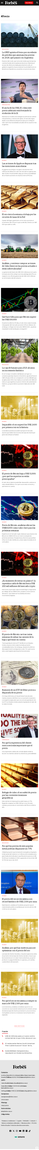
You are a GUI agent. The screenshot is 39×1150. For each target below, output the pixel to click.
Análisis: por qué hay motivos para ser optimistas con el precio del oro (19, 949)
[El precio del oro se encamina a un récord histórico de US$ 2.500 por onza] (19, 882)
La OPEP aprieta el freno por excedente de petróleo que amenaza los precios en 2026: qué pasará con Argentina (19, 55)
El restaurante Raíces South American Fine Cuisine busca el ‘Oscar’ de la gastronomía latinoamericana (20, 1045)
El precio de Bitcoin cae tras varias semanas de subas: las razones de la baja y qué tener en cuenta (18, 637)
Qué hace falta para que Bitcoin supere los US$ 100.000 (19, 318)
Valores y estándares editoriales (11, 1123)
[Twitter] (14, 1131)
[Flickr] (27, 1131)
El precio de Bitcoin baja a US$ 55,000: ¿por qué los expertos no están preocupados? (19, 476)
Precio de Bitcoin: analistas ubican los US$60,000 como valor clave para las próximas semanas (18, 528)
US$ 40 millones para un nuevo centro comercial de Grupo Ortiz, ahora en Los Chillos (20, 1037)
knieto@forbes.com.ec (7, 1088)
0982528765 (5, 1105)
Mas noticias (19, 1026)
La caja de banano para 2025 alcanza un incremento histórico (18, 369)
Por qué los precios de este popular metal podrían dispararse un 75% (17, 847)
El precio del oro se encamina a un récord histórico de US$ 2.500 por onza (19, 900)
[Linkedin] (23, 1131)
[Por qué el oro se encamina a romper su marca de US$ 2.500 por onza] (19, 984)
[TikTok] (30, 1131)
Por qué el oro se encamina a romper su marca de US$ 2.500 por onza (19, 1002)
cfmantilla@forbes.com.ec (21, 1083)
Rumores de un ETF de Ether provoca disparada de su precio (19, 691)
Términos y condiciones (8, 1121)
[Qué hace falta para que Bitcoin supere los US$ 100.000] (19, 300)
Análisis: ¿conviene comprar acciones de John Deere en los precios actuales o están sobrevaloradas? (19, 266)
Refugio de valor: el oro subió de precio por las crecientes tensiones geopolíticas (19, 795)
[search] (37, 2)
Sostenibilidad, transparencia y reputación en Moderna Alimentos (18, 1052)
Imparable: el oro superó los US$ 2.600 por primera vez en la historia (19, 426)
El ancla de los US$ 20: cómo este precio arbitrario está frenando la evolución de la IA (17, 110)
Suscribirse (29, 2)
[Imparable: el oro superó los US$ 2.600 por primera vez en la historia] (19, 408)
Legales (19, 1121)
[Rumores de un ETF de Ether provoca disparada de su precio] (19, 673)
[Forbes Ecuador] (11, 2)
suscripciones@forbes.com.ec (9, 1096)
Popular (5, 1031)
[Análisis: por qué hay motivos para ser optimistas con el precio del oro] (19, 931)
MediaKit (26, 1121)
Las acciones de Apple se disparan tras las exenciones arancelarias (19, 165)
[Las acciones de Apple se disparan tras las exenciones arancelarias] (19, 146)
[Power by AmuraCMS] (19, 1137)
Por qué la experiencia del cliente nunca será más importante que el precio (17, 745)
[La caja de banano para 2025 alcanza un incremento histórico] (19, 351)
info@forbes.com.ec (29, 1077)
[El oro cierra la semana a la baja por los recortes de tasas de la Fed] (19, 197)
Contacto (33, 1121)
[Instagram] (17, 1131)
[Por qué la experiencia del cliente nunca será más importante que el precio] (19, 726)
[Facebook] (10, 1131)
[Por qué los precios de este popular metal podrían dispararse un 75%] (19, 829)
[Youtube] (20, 1131)
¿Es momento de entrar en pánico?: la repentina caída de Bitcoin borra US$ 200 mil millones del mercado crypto (19, 583)
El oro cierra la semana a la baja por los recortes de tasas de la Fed (19, 215)
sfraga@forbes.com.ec (30, 1091)
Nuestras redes (25, 1123)
